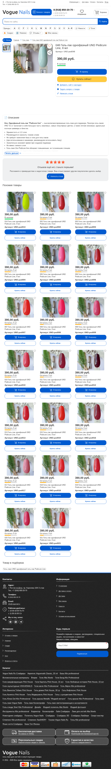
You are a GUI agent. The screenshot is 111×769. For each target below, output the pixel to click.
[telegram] (21, 622)
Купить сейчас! (83, 79)
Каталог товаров (43, 12)
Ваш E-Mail (63, 645)
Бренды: (7, 28)
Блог (91, 28)
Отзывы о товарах (11, 635)
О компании (63, 586)
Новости (80, 28)
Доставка (62, 596)
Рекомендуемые (10, 651)
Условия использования (67, 616)
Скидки (8, 33)
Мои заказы (51, 33)
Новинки (21, 33)
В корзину (84, 72)
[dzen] (10, 622)
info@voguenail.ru (14, 604)
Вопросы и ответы (11, 661)
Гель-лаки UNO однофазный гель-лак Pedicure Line (24, 569)
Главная (16, 40)
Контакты (62, 611)
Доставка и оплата (65, 591)
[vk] (16, 622)
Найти (104, 21)
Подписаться (82, 654)
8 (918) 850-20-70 (63, 9)
